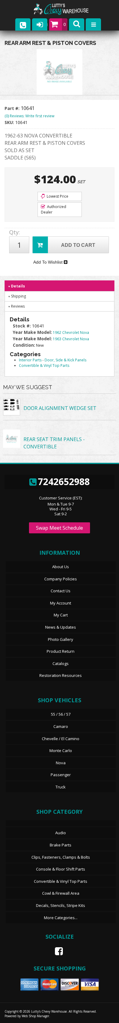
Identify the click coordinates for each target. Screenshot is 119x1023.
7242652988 (64, 481)
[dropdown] (93, 24)
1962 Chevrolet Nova (71, 332)
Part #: (13, 108)
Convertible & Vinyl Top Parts (44, 365)
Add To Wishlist (48, 262)
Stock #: (22, 326)
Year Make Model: (32, 332)
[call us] (23, 24)
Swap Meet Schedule (59, 527)
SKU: (10, 122)
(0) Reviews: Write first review (29, 116)
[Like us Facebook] (56, 951)
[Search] (76, 24)
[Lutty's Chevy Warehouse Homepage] (67, 9)
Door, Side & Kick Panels (65, 360)
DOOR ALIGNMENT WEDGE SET (59, 408)
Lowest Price (57, 196)
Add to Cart (78, 245)
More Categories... (61, 917)
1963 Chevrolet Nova (71, 339)
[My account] (39, 24)
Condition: (24, 345)
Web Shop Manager (35, 1016)
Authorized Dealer (53, 209)
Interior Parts (30, 360)
